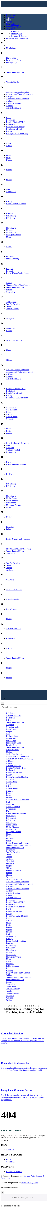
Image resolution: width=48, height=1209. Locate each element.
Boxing (9, 131)
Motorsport (10, 230)
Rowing (9, 271)
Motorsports (11, 232)
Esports (9, 170)
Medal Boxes (11, 498)
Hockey (9, 201)
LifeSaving (10, 218)
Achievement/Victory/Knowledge (19, 94)
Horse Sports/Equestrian (16, 204)
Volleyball (10, 318)
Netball (9, 247)
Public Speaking (12, 259)
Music (8, 237)
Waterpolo (10, 328)
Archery (9, 101)
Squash (9, 290)
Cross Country (12, 417)
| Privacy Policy (29, 1176)
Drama (9, 160)
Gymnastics (11, 191)
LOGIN (9, 40)
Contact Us (15, 31)
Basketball (10, 124)
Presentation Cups (13, 60)
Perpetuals (10, 24)
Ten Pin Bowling (13, 304)
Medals (9, 22)
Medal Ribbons (12, 500)
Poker (8, 529)
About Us (15, 25)
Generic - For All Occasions (17, 443)
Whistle (9, 331)
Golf (8, 189)
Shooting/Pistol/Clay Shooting (18, 285)
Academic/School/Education (17, 92)
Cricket (9, 146)
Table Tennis (11, 302)
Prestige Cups (11, 62)
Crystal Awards (12, 599)
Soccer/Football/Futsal (15, 72)
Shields (9, 360)
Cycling (9, 419)
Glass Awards (11, 609)
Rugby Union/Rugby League (18, 273)
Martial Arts (11, 228)
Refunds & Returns (19, 36)
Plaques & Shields (13, 26)
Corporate (10, 17)
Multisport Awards (13, 235)
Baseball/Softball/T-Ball (15, 122)
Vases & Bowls (12, 82)
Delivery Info (16, 34)
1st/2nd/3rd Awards (14, 340)
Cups (8, 19)
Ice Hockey (10, 474)
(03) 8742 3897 (14, 43)
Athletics (9, 105)
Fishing (9, 179)
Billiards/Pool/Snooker (15, 127)
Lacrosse (9, 213)
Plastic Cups (11, 58)
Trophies (9, 28)
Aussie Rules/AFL (13, 108)
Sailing (9, 283)
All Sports (10, 96)
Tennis (9, 306)
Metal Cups (10, 48)
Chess (8, 143)
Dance (8, 155)
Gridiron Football (13, 450)
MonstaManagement (29, 1182)
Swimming (10, 292)
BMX (8, 117)
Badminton (10, 120)
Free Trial (10, 45)
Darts (8, 158)
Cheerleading (11, 410)
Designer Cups (12, 38)
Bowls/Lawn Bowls (14, 129)
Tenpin (9, 568)
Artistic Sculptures (13, 103)
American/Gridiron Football (17, 99)
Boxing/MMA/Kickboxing (17, 133)
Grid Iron (10, 448)
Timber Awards (12, 309)
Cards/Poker (11, 407)
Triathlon (9, 570)
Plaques (9, 350)
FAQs (13, 29)
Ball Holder (11, 15)
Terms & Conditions (19, 38)
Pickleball (10, 256)
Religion (9, 269)
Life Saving (11, 216)
